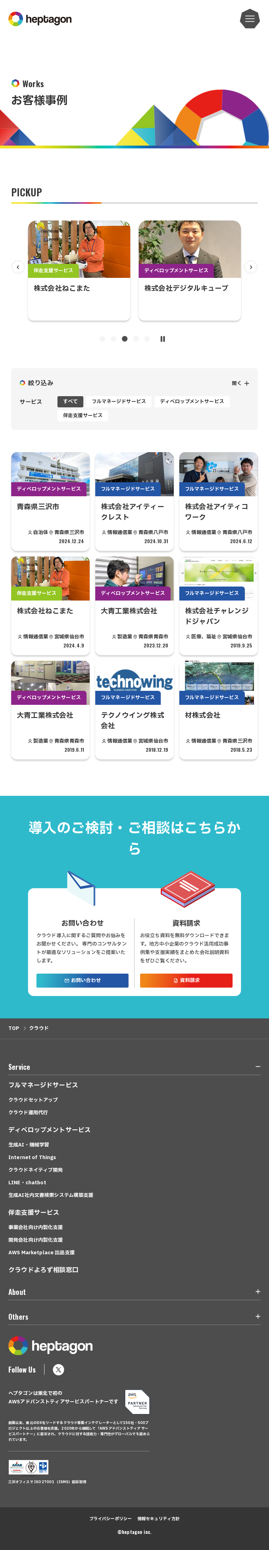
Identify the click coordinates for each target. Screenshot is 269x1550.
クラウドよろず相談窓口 (43, 1270)
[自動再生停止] (163, 339)
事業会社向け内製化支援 (35, 1227)
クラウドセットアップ (33, 1100)
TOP (13, 1028)
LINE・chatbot (27, 1182)
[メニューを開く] (250, 18)
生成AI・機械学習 (28, 1145)
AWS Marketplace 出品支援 (41, 1252)
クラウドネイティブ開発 (35, 1170)
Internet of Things (32, 1157)
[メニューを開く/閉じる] (254, 1068)
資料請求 (190, 980)
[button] (102, 339)
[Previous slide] (18, 267)
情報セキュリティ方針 (158, 1519)
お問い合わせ (86, 980)
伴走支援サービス (83, 415)
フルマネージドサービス (119, 401)
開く (237, 383)
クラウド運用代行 (28, 1112)
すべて (70, 401)
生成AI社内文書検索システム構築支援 (51, 1195)
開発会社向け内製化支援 (35, 1240)
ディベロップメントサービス (192, 401)
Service (19, 1066)
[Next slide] (251, 267)
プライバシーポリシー (110, 1519)
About (17, 1291)
